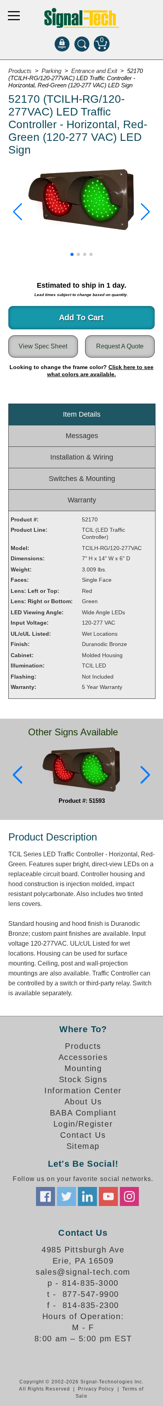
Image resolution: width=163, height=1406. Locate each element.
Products (83, 1046)
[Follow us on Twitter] (66, 1196)
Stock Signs (83, 1079)
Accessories (83, 1057)
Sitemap (83, 1146)
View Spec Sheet (43, 346)
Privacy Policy (96, 1389)
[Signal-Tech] (81, 18)
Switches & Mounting (82, 479)
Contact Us (83, 1135)
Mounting (83, 1068)
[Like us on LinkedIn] (87, 1196)
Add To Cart (81, 317)
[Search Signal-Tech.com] (82, 44)
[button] (17, 212)
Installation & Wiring (81, 457)
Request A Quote (120, 346)
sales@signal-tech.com (83, 1272)
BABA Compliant (83, 1112)
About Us (83, 1101)
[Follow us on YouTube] (108, 1196)
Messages (82, 436)
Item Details (81, 414)
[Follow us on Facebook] (45, 1196)
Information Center (83, 1090)
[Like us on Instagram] (129, 1196)
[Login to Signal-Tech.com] (62, 44)
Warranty (82, 500)
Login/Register (83, 1123)
